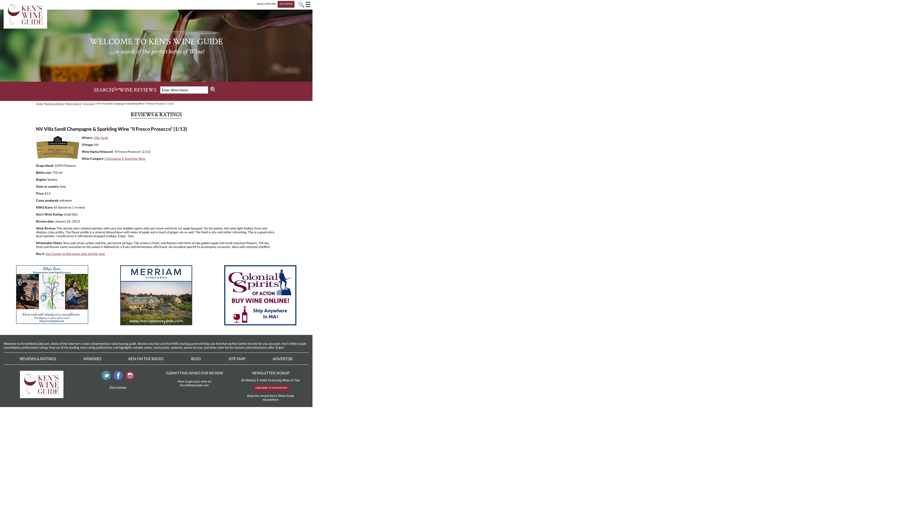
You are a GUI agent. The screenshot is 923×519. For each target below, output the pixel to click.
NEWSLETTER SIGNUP (270, 373)
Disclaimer (118, 387)
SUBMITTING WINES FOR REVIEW (194, 373)
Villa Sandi (89, 103)
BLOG (260, 3)
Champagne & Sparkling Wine (125, 159)
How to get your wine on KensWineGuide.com (194, 383)
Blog (196, 358)
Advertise (283, 358)
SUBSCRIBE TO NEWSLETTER (271, 387)
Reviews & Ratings (54, 103)
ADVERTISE (286, 3)
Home (39, 103)
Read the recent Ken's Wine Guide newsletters (270, 398)
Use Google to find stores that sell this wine (75, 254)
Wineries (92, 358)
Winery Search (73, 103)
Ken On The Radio (146, 358)
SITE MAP (270, 3)
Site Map (237, 358)
